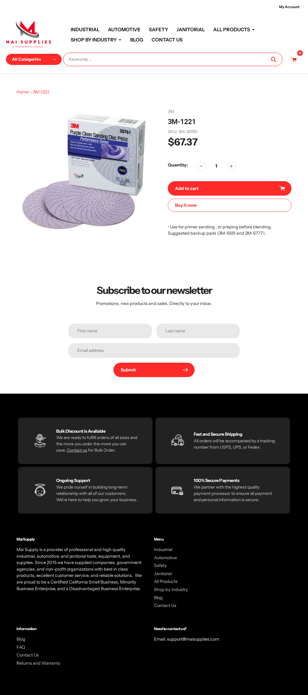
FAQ (21, 647)
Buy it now (186, 205)
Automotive (165, 557)
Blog (158, 597)
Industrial (163, 549)
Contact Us (165, 605)
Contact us (77, 450)
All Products (165, 581)
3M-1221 (41, 92)
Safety (160, 565)
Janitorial (163, 573)
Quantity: (178, 165)
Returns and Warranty (38, 663)
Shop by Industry (171, 589)
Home (23, 92)
